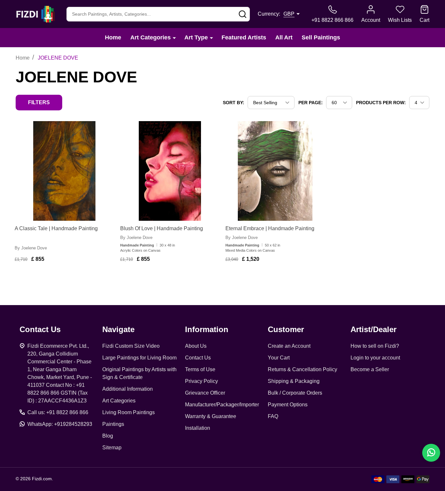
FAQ (273, 416)
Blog (107, 436)
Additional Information (127, 389)
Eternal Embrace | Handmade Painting (269, 228)
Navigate (118, 329)
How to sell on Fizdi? (375, 346)
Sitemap (112, 447)
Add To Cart (68, 278)
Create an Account (289, 346)
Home (113, 37)
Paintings (113, 424)
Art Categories (150, 37)
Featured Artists (244, 37)
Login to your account (375, 357)
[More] (174, 38)
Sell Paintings (321, 37)
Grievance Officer (205, 393)
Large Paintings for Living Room (139, 357)
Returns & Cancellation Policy (302, 369)
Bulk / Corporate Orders (295, 393)
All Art (284, 37)
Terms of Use (200, 369)
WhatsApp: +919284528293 (59, 424)
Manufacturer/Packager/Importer (222, 404)
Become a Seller (370, 369)
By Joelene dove (31, 247)
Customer (286, 329)
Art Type (196, 37)
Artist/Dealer (373, 329)
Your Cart (279, 357)
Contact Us (198, 357)
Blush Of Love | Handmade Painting (161, 228)
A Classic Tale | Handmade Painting (56, 228)
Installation (197, 428)
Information (206, 329)
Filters (39, 102)
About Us (196, 346)
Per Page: (310, 102)
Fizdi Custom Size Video (131, 346)
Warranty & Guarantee (210, 416)
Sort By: (233, 102)
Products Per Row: (381, 102)
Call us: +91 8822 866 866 (57, 412)
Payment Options (288, 404)
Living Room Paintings (128, 412)
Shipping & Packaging (294, 381)
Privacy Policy (201, 381)
